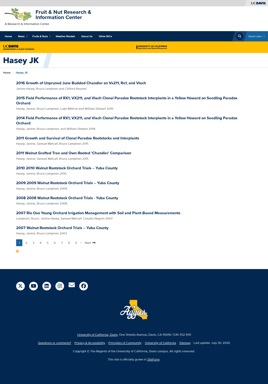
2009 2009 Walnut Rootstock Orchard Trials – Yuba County (67, 183)
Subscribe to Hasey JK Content (17, 251)
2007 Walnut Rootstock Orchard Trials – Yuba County (62, 228)
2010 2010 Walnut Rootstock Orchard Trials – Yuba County (67, 168)
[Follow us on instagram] (59, 286)
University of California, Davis (97, 334)
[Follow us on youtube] (33, 286)
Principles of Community (124, 342)
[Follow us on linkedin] (46, 286)
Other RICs (105, 36)
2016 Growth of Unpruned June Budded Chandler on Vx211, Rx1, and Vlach (81, 83)
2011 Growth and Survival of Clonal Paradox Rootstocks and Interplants (77, 138)
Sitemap (184, 342)
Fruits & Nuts (40, 36)
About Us (86, 36)
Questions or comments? (54, 342)
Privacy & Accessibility (89, 342)
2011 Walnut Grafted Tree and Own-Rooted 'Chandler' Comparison (73, 153)
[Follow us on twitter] (20, 286)
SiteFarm (153, 359)
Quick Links (255, 36)
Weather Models (65, 36)
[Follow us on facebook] (83, 286)
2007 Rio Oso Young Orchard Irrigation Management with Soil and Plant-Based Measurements (98, 213)
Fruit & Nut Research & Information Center (63, 14)
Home (8, 36)
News (21, 36)
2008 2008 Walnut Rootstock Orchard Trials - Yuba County (67, 198)
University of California (160, 342)
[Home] (18, 14)
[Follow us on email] (72, 286)
